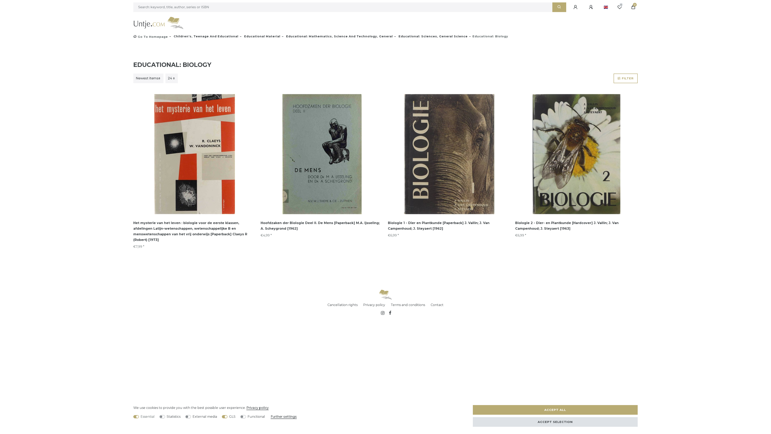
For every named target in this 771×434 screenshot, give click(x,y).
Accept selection (555, 422)
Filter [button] (628, 78)
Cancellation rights (342, 305)
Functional (256, 417)
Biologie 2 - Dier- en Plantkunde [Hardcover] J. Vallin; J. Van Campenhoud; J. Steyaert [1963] (567, 225)
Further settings (284, 417)
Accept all (555, 410)
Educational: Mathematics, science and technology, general (339, 36)
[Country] (606, 7)
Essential (148, 417)
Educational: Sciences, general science (433, 36)
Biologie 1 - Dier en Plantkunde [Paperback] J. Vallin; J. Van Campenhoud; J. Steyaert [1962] (439, 225)
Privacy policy (374, 305)
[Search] (559, 7)
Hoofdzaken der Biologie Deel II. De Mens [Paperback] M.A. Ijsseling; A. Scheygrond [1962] (320, 225)
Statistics (174, 417)
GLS (232, 417)
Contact (437, 305)
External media (205, 417)
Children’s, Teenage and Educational (205, 36)
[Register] (591, 7)
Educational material (261, 36)
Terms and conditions (408, 305)
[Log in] (576, 7)
